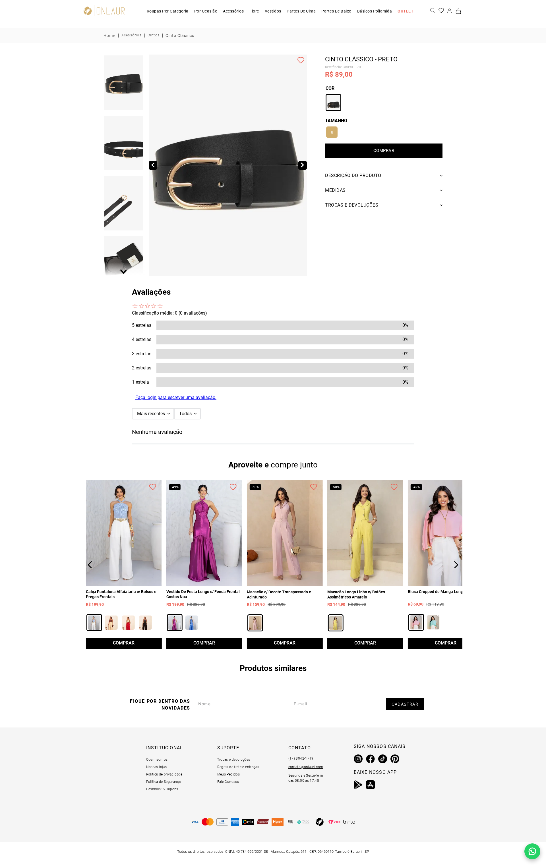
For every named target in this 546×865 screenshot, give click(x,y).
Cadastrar (405, 704)
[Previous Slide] (90, 565)
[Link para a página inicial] (109, 35)
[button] (124, 83)
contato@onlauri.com (305, 767)
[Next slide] (124, 271)
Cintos (154, 35)
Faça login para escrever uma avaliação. (175, 397)
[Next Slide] (456, 565)
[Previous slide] (124, 59)
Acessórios (131, 35)
